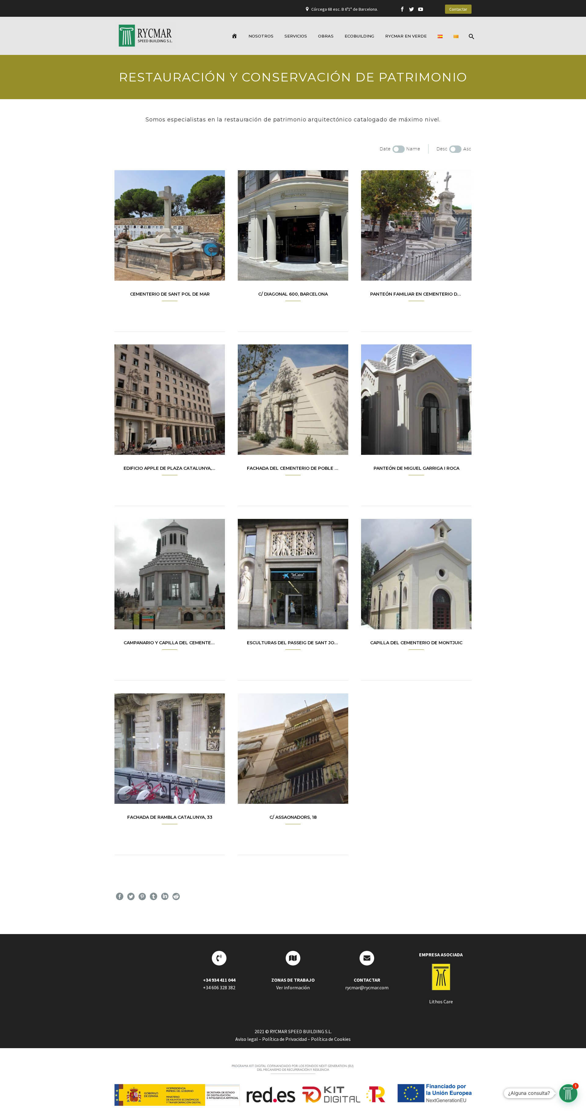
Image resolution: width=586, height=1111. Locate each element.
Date (385, 148)
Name (413, 148)
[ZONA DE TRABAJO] (293, 958)
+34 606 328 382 (219, 987)
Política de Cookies (331, 1039)
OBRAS (326, 36)
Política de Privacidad (284, 1039)
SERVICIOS (295, 36)
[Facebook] (402, 9)
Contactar (458, 9)
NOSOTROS (260, 36)
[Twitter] (411, 9)
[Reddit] (176, 896)
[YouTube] (420, 9)
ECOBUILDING (359, 36)
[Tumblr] (153, 896)
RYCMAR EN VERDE (406, 36)
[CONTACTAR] (367, 958)
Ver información (293, 987)
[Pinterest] (142, 896)
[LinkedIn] (164, 896)
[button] (568, 1093)
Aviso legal (246, 1039)
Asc (467, 148)
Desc (442, 148)
